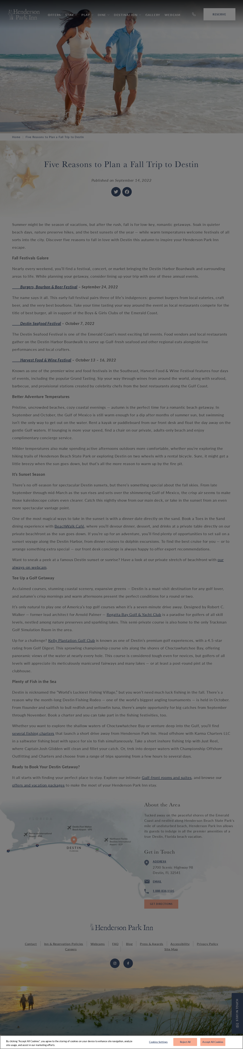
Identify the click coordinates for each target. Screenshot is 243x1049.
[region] (121, 1042)
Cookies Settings (158, 1042)
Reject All (185, 1042)
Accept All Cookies (212, 1042)
